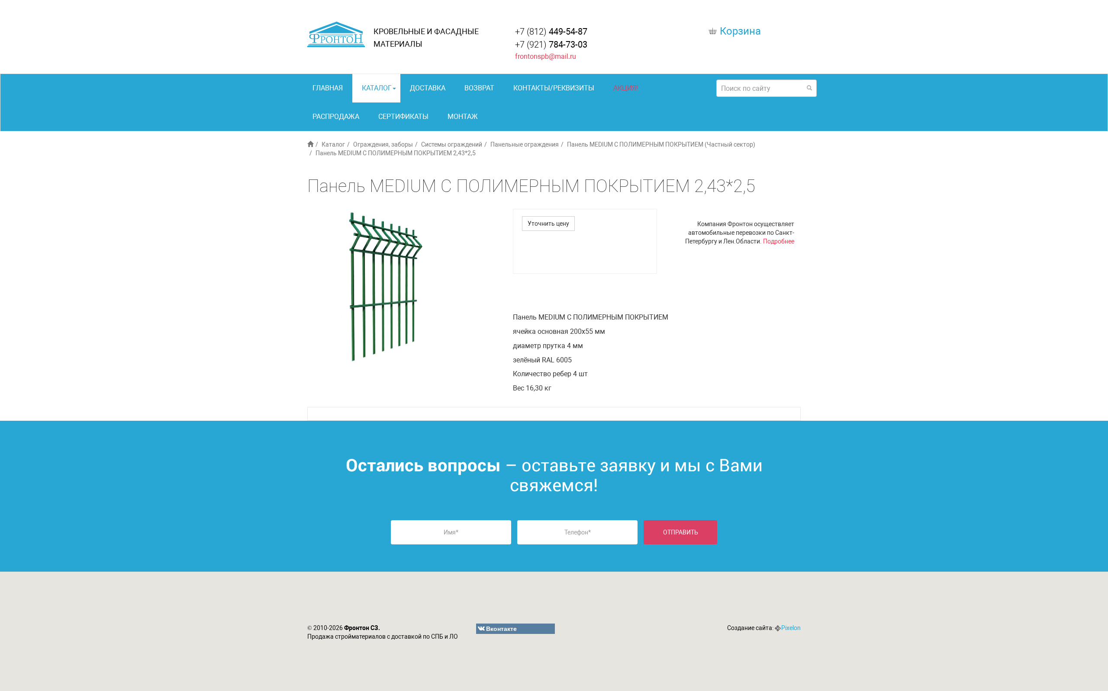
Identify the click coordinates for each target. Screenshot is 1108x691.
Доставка (427, 88)
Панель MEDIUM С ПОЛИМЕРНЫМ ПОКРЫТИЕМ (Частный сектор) (661, 144)
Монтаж (463, 116)
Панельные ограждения (524, 144)
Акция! (625, 88)
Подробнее (778, 241)
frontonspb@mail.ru (545, 56)
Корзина (740, 31)
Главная (327, 88)
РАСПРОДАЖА (335, 116)
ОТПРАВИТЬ (680, 532)
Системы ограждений (451, 144)
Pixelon (791, 627)
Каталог (377, 88)
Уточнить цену (548, 223)
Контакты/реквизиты (553, 88)
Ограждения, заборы (383, 144)
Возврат (479, 88)
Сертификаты (403, 116)
